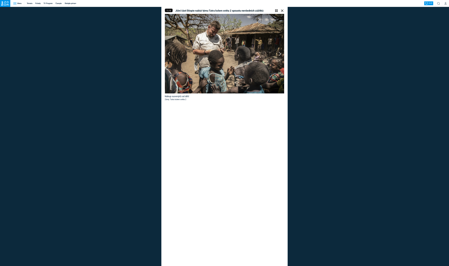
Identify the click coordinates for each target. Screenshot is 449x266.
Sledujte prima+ (70, 3)
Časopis (59, 3)
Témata (29, 3)
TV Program (48, 3)
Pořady (38, 3)
